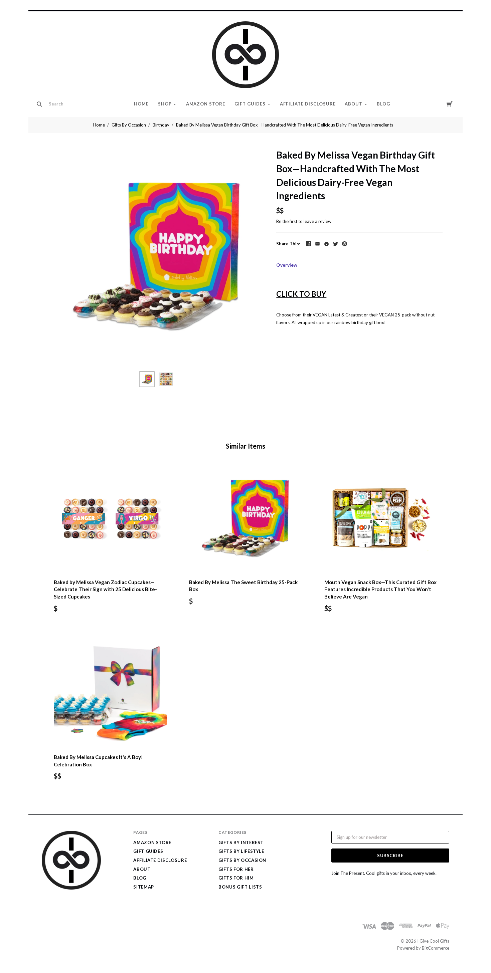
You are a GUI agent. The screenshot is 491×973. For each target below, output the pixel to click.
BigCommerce (435, 948)
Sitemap (143, 887)
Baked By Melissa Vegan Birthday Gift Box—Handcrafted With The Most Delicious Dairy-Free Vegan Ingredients (284, 125)
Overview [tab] (286, 265)
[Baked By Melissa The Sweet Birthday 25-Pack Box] (245, 518)
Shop (165, 103)
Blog (383, 103)
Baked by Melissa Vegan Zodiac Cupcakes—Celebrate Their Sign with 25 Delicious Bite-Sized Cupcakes (105, 589)
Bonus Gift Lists (240, 887)
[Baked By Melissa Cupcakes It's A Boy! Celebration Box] (110, 693)
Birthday (161, 125)
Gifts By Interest (241, 842)
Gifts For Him (236, 878)
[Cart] (450, 103)
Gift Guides (250, 103)
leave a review (317, 221)
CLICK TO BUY (301, 293)
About (353, 103)
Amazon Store (205, 103)
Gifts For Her (236, 869)
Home (141, 103)
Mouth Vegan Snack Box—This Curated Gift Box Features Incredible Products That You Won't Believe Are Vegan (380, 589)
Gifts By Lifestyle (241, 851)
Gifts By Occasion (129, 125)
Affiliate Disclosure (308, 103)
